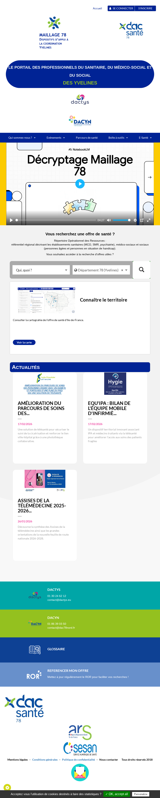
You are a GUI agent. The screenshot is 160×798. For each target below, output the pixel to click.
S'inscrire (145, 8)
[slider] (55, 220)
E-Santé (143, 137)
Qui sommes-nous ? (20, 137)
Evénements (54, 137)
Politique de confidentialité (78, 759)
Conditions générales (45, 759)
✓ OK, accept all (116, 794)
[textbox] (41, 270)
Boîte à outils (116, 137)
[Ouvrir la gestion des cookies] (7, 787)
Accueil (97, 8)
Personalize (140, 794)
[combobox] (41, 270)
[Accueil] (54, 40)
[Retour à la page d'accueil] (53, 22)
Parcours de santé (87, 137)
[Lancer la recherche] (141, 270)
